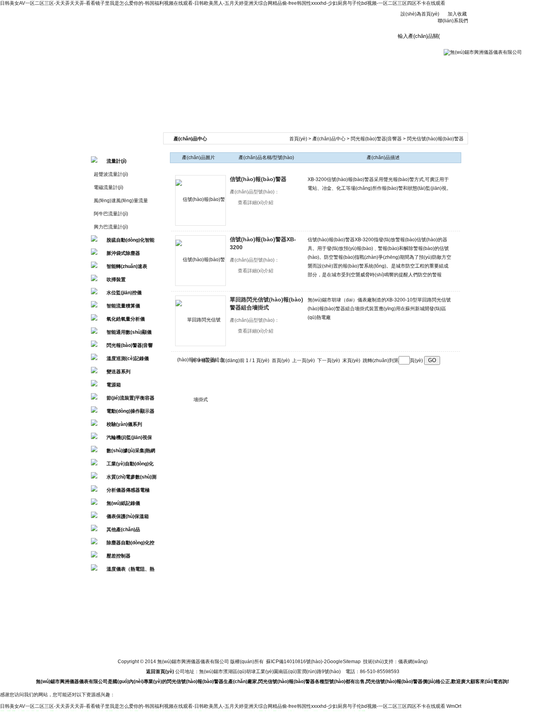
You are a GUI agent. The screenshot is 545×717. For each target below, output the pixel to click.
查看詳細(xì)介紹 (255, 202)
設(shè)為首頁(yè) (420, 14)
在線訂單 (347, 41)
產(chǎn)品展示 (248, 41)
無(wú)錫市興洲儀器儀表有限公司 (226, 23)
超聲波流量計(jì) (111, 174)
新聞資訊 (199, 41)
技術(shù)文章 (298, 41)
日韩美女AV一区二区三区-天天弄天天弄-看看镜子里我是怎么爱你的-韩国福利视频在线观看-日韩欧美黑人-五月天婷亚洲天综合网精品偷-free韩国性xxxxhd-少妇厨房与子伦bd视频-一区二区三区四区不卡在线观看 (222, 3)
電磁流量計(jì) (108, 187)
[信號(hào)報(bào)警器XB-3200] (200, 260)
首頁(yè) (298, 139)
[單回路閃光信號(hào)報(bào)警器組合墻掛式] (200, 320)
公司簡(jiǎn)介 (150, 41)
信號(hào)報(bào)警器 (258, 179)
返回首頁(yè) (160, 671)
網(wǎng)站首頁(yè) (101, 43)
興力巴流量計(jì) (111, 227)
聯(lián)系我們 (453, 21)
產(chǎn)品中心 (329, 139)
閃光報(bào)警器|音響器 (376, 139)
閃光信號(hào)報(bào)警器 (435, 139)
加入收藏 (457, 14)
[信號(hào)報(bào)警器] (200, 200)
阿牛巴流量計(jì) (111, 214)
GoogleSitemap (344, 661)
